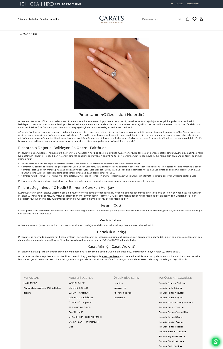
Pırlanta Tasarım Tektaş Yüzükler (176, 302)
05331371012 (177, 4)
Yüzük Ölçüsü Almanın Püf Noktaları (42, 288)
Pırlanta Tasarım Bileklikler (172, 283)
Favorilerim (119, 297)
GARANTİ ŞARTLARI (79, 293)
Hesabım (118, 283)
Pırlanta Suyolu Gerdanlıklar (173, 312)
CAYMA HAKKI (76, 312)
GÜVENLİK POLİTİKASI (81, 297)
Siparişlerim (120, 288)
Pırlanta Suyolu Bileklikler (172, 336)
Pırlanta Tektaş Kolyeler (171, 297)
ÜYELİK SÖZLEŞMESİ (80, 302)
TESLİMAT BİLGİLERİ (80, 307)
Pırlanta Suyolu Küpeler (171, 317)
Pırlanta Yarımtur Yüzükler (172, 331)
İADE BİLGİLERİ (77, 283)
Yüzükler (23, 19)
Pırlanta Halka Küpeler (170, 288)
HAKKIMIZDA (30, 283)
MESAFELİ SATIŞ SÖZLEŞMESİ (85, 317)
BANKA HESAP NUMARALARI (84, 322)
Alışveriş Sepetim (123, 293)
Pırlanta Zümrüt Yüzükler (172, 341)
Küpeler (44, 19)
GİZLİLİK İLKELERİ (79, 288)
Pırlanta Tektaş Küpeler (171, 327)
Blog (35, 34)
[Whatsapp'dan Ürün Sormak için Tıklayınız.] (216, 342)
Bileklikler (55, 19)
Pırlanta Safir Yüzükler (170, 346)
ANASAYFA (25, 34)
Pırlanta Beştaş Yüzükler (171, 307)
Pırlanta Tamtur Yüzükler (171, 322)
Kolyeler (33, 19)
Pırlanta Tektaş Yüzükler (171, 293)
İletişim (27, 293)
